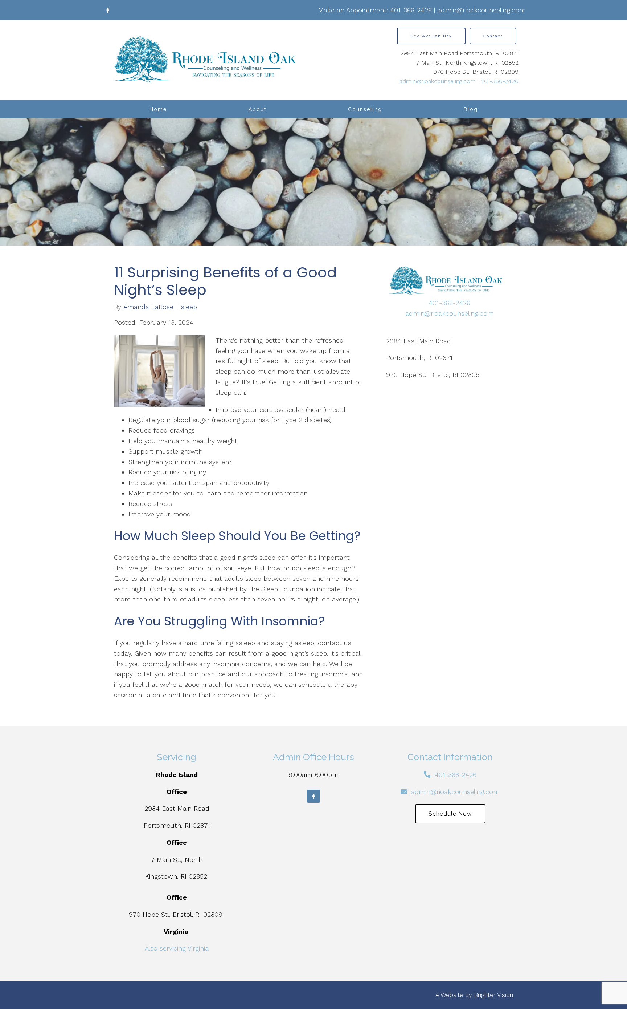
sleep (189, 307)
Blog (471, 109)
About (257, 109)
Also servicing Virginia (177, 948)
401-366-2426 (411, 10)
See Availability (431, 36)
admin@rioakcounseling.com (481, 10)
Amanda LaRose (148, 307)
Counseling (365, 109)
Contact (493, 36)
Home (158, 109)
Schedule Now (450, 813)
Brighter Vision (493, 994)
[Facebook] (107, 10)
